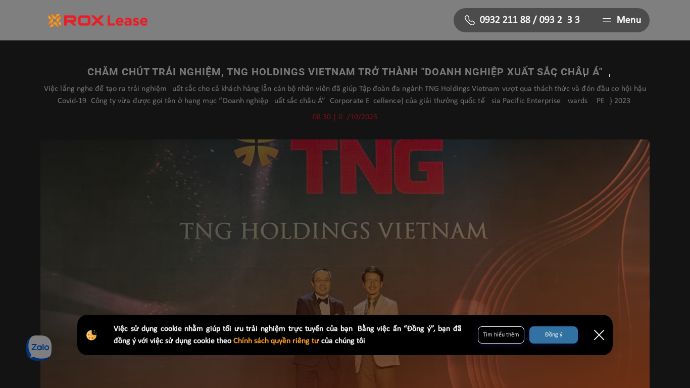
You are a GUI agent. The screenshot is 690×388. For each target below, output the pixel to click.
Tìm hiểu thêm (501, 335)
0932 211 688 (505, 20)
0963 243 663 (559, 20)
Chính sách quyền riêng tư (277, 341)
